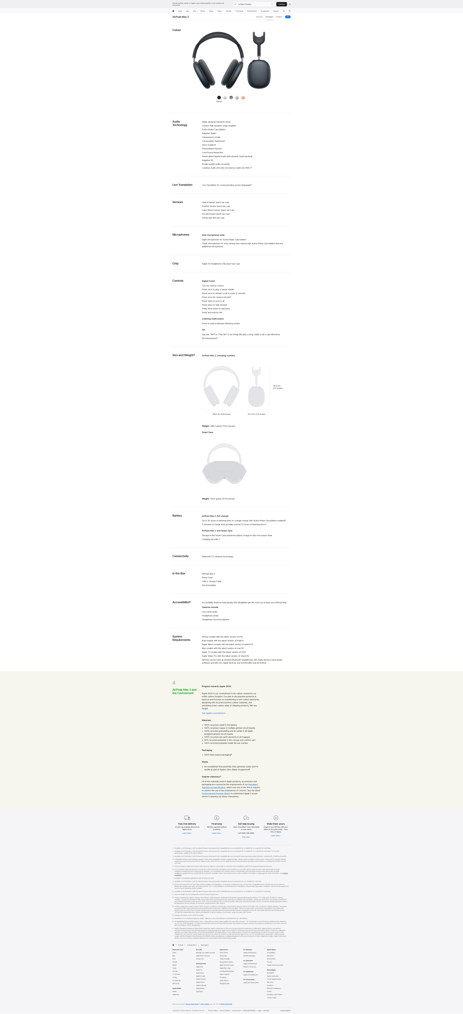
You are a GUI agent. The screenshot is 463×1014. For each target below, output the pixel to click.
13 (265, 524)
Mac (173, 956)
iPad (173, 959)
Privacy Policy (213, 1010)
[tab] (225, 97)
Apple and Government (251, 982)
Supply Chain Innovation (275, 965)
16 (249, 769)
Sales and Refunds (249, 1010)
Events (269, 991)
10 (216, 338)
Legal (259, 1010)
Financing (223, 977)
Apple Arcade (200, 976)
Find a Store (224, 953)
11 (194, 355)
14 (190, 602)
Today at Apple (225, 959)
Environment (271, 959)
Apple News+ (200, 982)
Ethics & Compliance (274, 988)
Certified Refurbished (227, 971)
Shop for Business (249, 956)
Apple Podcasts (201, 985)
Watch (174, 965)
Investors (270, 985)
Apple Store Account (203, 956)
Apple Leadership (273, 976)
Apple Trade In (224, 974)
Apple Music (200, 973)
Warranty (270, 982)
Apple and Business (249, 953)
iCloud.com (200, 959)
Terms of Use (236, 1010)
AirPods (175, 971)
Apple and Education (250, 964)
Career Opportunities (274, 979)
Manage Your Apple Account (205, 953)
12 (285, 520)
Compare (279, 17)
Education (270, 956)
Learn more (186, 833)
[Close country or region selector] (290, 4)
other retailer (204, 1004)
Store (174, 953)
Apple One (199, 967)
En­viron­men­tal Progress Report (216, 793)
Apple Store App (225, 968)
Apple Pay (175, 994)
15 (231, 755)
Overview (259, 17)
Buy (289, 17)
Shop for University (249, 967)
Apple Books (200, 988)
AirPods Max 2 (180, 16)
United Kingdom (285, 1010)
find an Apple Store (192, 1004)
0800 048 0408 (226, 1004)
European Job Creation (274, 994)
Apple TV (199, 970)
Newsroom (270, 973)
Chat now (245, 837)
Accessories (176, 980)
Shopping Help (224, 983)
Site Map (266, 1010)
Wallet (174, 991)
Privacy (269, 962)
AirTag (174, 977)
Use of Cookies (225, 1010)
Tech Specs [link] (269, 17)
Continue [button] (281, 4)
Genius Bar (223, 956)
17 (220, 776)
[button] (254, 4)
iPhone (174, 962)
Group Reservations (226, 962)
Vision (174, 968)
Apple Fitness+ (201, 979)
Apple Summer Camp (227, 965)
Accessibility (271, 953)
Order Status (224, 980)
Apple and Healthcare (250, 975)
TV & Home (176, 974)
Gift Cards (175, 983)
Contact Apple (271, 998)
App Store (199, 991)
